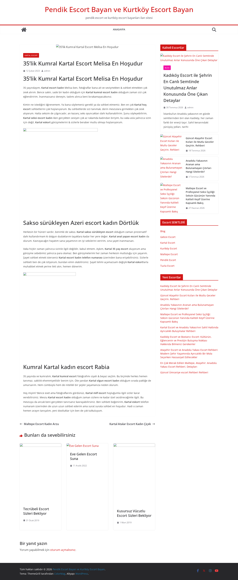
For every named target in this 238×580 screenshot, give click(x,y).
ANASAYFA (119, 29)
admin (47, 70)
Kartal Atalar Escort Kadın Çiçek (130, 424)
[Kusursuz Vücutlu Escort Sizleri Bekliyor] (134, 446)
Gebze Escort (167, 237)
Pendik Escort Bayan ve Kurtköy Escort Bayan (119, 9)
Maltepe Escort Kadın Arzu (41, 424)
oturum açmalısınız (62, 550)
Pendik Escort (168, 260)
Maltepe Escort (169, 254)
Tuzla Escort (167, 265)
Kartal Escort (31, 55)
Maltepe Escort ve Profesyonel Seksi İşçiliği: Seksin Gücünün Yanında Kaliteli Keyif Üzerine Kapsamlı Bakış (200, 196)
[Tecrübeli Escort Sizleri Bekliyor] (40, 446)
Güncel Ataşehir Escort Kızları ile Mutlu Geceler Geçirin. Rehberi (200, 141)
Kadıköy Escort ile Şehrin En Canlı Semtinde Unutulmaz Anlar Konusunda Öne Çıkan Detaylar (187, 87)
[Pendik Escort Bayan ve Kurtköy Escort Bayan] (24, 29)
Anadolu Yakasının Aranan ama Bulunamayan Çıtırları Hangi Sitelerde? (198, 166)
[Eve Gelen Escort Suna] (83, 446)
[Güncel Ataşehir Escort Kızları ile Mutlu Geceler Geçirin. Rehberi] (171, 144)
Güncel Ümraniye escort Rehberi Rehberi (184, 372)
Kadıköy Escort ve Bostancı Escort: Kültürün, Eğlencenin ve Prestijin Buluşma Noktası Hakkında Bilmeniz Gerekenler (186, 340)
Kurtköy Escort (168, 248)
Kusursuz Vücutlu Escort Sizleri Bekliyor (134, 513)
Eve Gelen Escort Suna (83, 456)
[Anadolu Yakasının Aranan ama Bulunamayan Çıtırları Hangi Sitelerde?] (171, 169)
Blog (167, 68)
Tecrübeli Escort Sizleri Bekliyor (36, 511)
